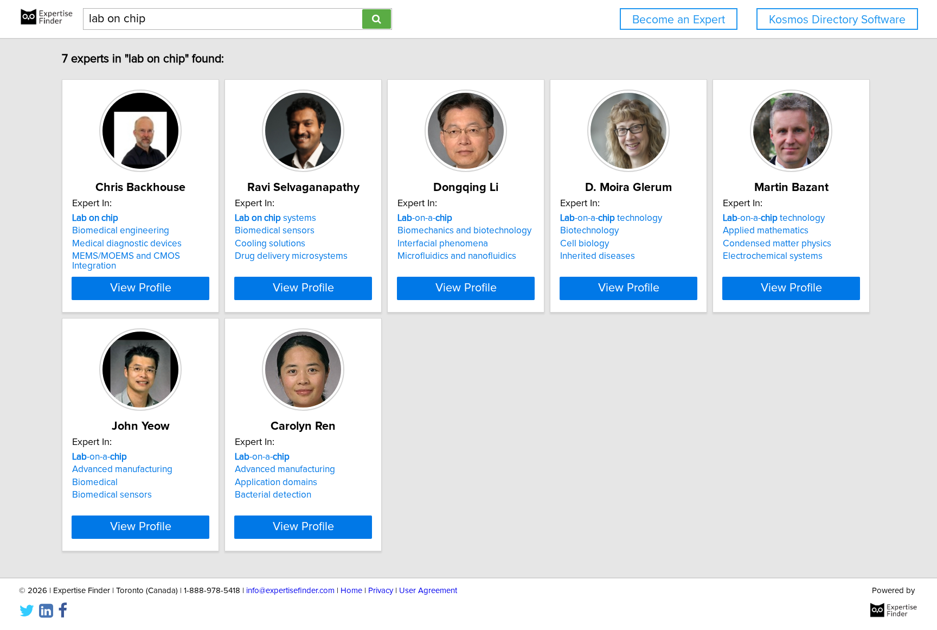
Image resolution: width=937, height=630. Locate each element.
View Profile (140, 288)
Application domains (276, 482)
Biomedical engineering (120, 231)
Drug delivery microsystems (291, 256)
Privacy (380, 591)
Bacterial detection (273, 495)
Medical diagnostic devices (127, 244)
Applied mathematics (765, 231)
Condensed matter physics (777, 244)
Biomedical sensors (275, 231)
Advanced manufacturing (122, 469)
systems (275, 218)
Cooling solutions (270, 244)
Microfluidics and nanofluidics (456, 256)
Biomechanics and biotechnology (464, 231)
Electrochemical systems (773, 256)
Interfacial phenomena (442, 244)
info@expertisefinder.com (290, 591)
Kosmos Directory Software (837, 20)
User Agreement (428, 591)
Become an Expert (678, 20)
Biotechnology (589, 231)
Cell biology (584, 244)
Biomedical (95, 482)
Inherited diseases (597, 256)
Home (351, 591)
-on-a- (424, 218)
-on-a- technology (611, 218)
